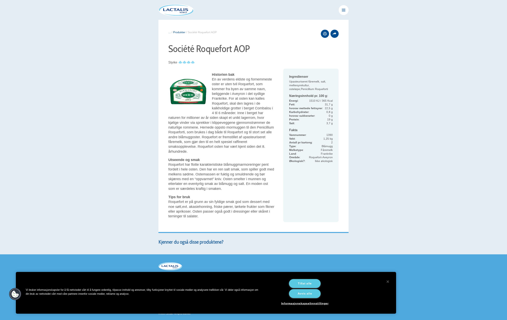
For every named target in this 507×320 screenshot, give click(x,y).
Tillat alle (305, 283)
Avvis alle (305, 293)
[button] (15, 294)
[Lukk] (387, 281)
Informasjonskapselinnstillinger (305, 303)
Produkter (179, 32)
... (169, 32)
